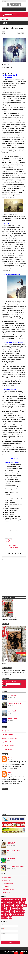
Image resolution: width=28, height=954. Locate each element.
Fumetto (20, 905)
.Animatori (3, 899)
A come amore (10, 899)
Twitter (13, 4)
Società (3, 914)
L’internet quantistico (13, 719)
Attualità (6, 902)
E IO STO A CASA (11, 843)
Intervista (3, 908)
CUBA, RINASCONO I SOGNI (13, 851)
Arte (2, 902)
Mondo (2, 911)
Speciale (8, 914)
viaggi (10, 917)
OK (22, 953)
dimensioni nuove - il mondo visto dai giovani (16, 949)
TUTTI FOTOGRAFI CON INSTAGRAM (15, 866)
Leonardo (10, 772)
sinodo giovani (4, 917)
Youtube (16, 4)
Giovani (24, 905)
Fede (12, 905)
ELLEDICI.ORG (6, 877)
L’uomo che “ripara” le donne (8, 541)
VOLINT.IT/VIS (6, 893)
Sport (12, 914)
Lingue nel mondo (11, 858)
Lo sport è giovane (12, 695)
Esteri (2, 905)
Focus (15, 905)
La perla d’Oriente (12, 711)
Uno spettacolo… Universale (14, 703)
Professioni (17, 911)
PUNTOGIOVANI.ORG (8, 889)
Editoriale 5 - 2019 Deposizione (9, 738)
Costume (17, 902)
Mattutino (20, 908)
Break (4, 23)
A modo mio (18, 899)
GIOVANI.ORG (6, 886)
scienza (22, 914)
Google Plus (11, 4)
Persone (12, 911)
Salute (23, 911)
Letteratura (14, 908)
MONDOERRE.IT (7, 880)
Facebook (8, 4)
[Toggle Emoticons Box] (2, 559)
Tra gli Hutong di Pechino (8, 742)
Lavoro (8, 908)
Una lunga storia (5, 731)
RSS (19, 4)
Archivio (24, 899)
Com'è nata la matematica (8, 734)
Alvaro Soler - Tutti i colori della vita (14, 546)
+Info (16, 953)
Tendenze (17, 914)
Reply (4, 31)
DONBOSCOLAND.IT (8, 883)
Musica (7, 911)
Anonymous (10, 757)
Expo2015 (7, 905)
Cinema (11, 902)
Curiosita (22, 902)
